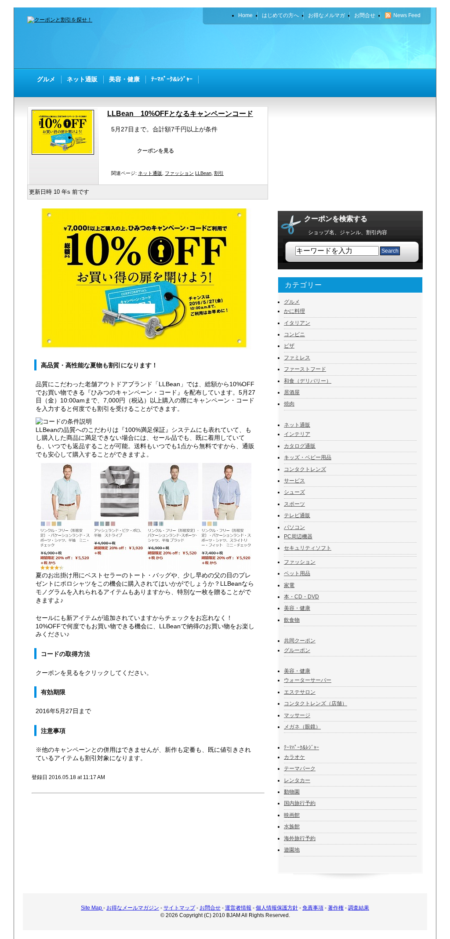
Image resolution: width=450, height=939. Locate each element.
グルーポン (297, 650)
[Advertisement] (320, 46)
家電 (289, 585)
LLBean (203, 173)
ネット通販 (150, 173)
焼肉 (289, 404)
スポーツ (294, 504)
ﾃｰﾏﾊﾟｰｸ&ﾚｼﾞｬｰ (301, 747)
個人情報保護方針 (277, 908)
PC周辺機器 (298, 536)
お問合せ (210, 908)
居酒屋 (292, 392)
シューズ (294, 492)
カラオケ (294, 757)
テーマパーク (300, 768)
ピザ (289, 346)
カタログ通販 (300, 446)
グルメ (292, 302)
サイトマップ (179, 908)
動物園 (292, 792)
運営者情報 (238, 908)
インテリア (297, 434)
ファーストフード (305, 369)
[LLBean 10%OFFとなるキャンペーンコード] (65, 153)
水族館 (292, 826)
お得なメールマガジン (132, 908)
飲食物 (292, 620)
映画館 (292, 815)
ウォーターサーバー (307, 680)
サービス (294, 481)
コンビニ (294, 334)
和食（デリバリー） (307, 381)
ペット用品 (297, 573)
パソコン (294, 527)
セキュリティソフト (307, 548)
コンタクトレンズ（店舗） (315, 703)
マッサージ (297, 715)
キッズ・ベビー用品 (307, 457)
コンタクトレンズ (305, 469)
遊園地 (292, 850)
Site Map (92, 908)
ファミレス (297, 358)
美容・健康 (297, 608)
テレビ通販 (297, 515)
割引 (219, 173)
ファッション (179, 173)
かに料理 (294, 311)
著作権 (336, 908)
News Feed (407, 15)
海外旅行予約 (300, 838)
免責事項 (312, 908)
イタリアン (297, 323)
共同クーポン (300, 641)
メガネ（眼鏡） (302, 727)
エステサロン (300, 692)
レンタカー (297, 780)
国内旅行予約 (300, 803)
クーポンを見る (155, 151)
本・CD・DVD (301, 597)
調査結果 (358, 908)
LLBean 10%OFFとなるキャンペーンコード (180, 113)
